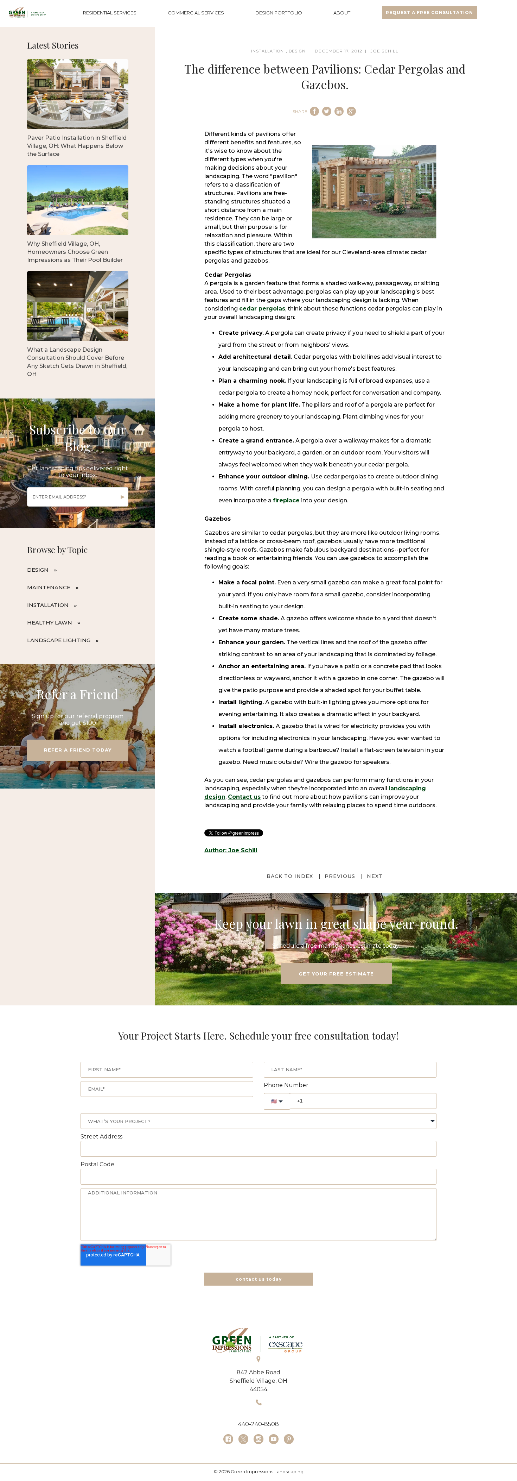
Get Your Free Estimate (336, 974)
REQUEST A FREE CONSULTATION (429, 12)
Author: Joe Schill (230, 850)
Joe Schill (384, 51)
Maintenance (48, 587)
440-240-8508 (258, 1424)
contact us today (259, 1279)
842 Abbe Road (258, 1372)
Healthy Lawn (49, 622)
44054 (258, 1389)
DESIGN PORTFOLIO (278, 12)
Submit (122, 497)
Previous (340, 876)
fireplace (286, 500)
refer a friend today (77, 750)
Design (38, 569)
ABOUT (341, 12)
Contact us (244, 796)
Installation (48, 605)
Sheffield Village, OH (258, 1381)
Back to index (290, 876)
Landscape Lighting (58, 640)
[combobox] (258, 1121)
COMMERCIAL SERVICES (196, 12)
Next (375, 876)
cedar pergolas (262, 308)
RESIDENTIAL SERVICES (109, 12)
